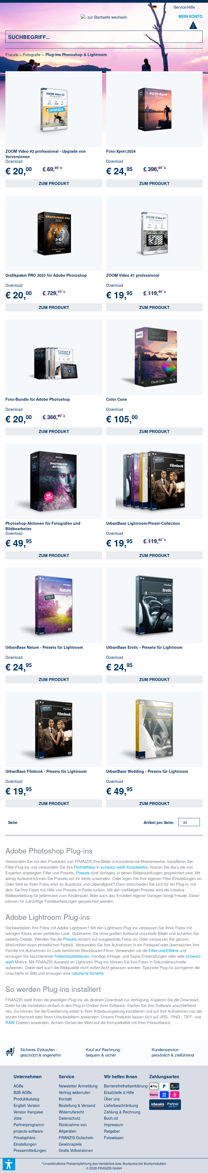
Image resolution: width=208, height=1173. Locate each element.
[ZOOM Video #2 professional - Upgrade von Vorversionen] (53, 109)
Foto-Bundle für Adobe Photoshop (37, 399)
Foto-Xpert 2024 (121, 151)
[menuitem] (13, 19)
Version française (28, 1112)
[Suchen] (194, 37)
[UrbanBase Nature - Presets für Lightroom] (53, 605)
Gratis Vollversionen (76, 1150)
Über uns (112, 1099)
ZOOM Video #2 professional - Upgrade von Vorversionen (45, 153)
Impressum (113, 1124)
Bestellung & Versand (77, 1105)
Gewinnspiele (70, 1144)
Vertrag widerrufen (74, 1092)
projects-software (28, 1131)
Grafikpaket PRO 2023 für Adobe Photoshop (46, 275)
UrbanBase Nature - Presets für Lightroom (44, 647)
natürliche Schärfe (87, 973)
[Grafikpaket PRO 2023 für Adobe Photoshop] (53, 233)
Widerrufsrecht (71, 1112)
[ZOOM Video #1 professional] (154, 233)
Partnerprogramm (29, 1124)
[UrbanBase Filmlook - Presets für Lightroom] (53, 729)
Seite (12, 822)
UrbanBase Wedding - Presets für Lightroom (147, 771)
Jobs (18, 1118)
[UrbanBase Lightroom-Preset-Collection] (154, 481)
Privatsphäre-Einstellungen (25, 1141)
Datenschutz (69, 1118)
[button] (9, 1164)
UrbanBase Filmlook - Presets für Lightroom (46, 771)
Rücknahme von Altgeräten (73, 1128)
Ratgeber (112, 1131)
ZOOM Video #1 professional (132, 275)
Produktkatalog (26, 1099)
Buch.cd (111, 1118)
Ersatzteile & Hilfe (119, 1092)
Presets (83, 872)
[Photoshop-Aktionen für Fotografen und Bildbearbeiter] (53, 481)
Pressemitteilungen (30, 1150)
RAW (10, 1022)
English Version (27, 1105)
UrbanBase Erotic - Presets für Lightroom (144, 647)
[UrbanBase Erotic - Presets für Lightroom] (154, 605)
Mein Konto (190, 16)
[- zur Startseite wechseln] (104, 18)
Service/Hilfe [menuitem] (184, 7)
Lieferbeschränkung (121, 1105)
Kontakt (65, 1099)
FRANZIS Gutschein (76, 1137)
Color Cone (116, 399)
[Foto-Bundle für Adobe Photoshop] (53, 357)
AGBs (18, 1086)
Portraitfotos (84, 867)
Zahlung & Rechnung (122, 1112)
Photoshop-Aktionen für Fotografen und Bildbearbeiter (42, 525)
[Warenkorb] (195, 27)
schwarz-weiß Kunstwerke (124, 867)
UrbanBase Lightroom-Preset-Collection (143, 523)
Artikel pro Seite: (159, 822)
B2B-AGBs (23, 1092)
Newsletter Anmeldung (78, 1086)
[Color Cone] (154, 357)
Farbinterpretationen (71, 956)
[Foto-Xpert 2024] (154, 109)
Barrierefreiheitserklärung (125, 1086)
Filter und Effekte (163, 950)
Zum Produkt (54, 183)
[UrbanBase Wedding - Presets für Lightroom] (154, 729)
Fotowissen (113, 1137)
